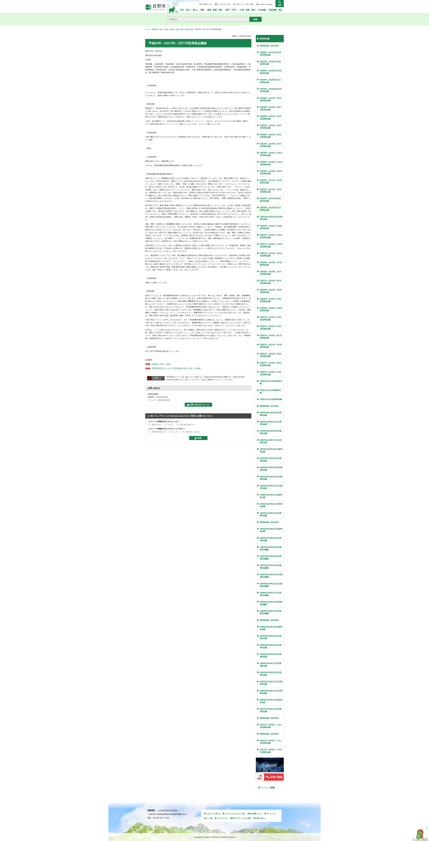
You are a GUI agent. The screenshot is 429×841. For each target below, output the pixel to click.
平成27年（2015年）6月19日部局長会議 (270, 318)
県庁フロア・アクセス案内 (241, 818)
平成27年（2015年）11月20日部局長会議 (271, 245)
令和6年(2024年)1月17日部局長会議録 (270, 594)
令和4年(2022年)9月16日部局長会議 (270, 459)
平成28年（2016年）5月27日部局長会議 (270, 108)
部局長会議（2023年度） (270, 522)
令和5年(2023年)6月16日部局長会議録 (270, 557)
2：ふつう (169, 424)
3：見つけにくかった (191, 432)
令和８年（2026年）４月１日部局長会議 (271, 742)
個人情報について (256, 813)
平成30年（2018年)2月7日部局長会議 (270, 81)
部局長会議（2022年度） (270, 406)
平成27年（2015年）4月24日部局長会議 (270, 364)
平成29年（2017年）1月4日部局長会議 (271, 181)
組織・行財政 (169, 29)
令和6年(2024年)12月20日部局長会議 (271, 692)
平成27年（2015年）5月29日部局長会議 (270, 355)
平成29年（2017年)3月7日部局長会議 (270, 209)
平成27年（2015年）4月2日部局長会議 (271, 346)
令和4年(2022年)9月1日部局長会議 (271, 450)
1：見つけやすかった (158, 432)
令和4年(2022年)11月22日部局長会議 (271, 478)
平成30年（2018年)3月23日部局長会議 (271, 90)
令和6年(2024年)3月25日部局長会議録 (270, 612)
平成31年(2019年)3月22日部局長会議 (271, 218)
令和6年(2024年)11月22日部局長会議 (271, 683)
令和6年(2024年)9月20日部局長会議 (270, 673)
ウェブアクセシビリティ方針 (235, 813)
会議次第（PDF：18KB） (161, 364)
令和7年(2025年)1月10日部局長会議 (270, 710)
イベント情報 (268, 787)
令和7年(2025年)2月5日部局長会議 (271, 701)
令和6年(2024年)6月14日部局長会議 (270, 655)
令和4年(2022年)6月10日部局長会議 (270, 432)
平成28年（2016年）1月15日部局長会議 (270, 273)
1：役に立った (155, 424)
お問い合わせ (260, 818)
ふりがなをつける (224, 4)
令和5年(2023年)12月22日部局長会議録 (271, 585)
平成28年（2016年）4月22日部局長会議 (270, 99)
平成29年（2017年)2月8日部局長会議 (270, 199)
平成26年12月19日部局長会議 (271, 382)
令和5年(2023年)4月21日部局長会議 (270, 539)
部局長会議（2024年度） (270, 620)
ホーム (147, 29)
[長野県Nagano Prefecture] (155, 7)
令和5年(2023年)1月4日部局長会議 (271, 496)
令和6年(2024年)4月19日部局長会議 (270, 637)
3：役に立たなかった (186, 424)
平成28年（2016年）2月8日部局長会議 (271, 309)
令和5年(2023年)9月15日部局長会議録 (270, 566)
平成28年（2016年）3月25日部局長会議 (270, 300)
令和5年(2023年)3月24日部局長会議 (270, 514)
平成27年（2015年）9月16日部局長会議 (270, 282)
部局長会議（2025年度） (270, 718)
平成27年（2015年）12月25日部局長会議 (271, 236)
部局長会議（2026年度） (270, 734)
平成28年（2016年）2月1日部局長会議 (271, 263)
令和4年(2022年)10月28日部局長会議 (271, 468)
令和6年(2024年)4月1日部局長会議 (271, 628)
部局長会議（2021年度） (270, 46)
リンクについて (222, 818)
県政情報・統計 (157, 29)
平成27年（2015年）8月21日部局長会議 (270, 327)
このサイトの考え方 (213, 813)
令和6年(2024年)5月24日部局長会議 (270, 646)
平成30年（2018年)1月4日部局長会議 (270, 63)
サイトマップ (271, 813)
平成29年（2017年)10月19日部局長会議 (270, 53)
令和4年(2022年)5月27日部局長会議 (270, 423)
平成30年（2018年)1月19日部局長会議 (271, 72)
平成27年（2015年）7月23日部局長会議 (270, 373)
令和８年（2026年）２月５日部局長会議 (271, 726)
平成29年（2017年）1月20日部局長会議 (270, 190)
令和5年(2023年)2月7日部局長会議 (271, 505)
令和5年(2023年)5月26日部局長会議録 (270, 548)
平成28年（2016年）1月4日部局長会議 (271, 227)
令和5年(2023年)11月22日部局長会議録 (271, 575)
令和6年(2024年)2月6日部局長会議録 (271, 603)
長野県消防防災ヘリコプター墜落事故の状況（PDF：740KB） (176, 368)
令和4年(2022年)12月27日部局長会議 (271, 487)
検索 (279, 5)
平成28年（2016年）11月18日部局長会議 (271, 163)
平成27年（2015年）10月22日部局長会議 (271, 254)
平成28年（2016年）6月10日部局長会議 (270, 117)
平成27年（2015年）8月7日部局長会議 (271, 336)
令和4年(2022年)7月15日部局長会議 (270, 441)
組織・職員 (179, 29)
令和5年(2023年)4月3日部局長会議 (271, 530)
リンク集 (209, 818)
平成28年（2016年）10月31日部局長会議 (271, 154)
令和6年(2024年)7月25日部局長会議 (270, 664)
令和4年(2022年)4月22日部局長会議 (270, 414)
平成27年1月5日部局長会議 (271, 399)
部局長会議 (189, 29)
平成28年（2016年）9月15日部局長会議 (270, 145)
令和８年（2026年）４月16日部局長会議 (271, 751)
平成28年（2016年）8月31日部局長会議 (270, 136)
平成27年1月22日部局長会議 (270, 391)
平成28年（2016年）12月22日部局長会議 (271, 172)
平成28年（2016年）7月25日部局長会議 (270, 126)
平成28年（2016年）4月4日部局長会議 (271, 291)
